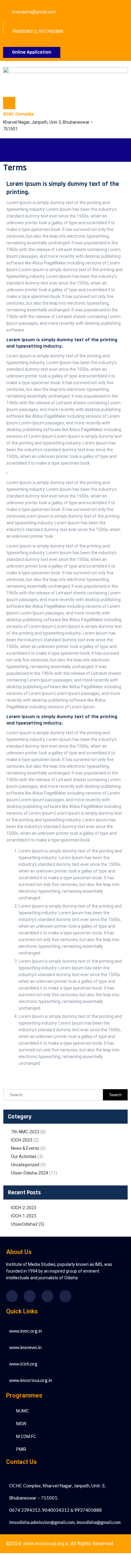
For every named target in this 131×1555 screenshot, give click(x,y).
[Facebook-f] (12, 1296)
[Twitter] (29, 1296)
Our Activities (24, 1156)
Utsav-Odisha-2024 (29, 1173)
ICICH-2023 (21, 1140)
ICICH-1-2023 (23, 1215)
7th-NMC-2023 (25, 1131)
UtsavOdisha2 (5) (27, 1224)
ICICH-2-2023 (23, 1207)
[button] (15, 150)
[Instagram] (47, 1296)
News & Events (25, 1148)
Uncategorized (25, 1164)
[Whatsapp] (65, 1296)
